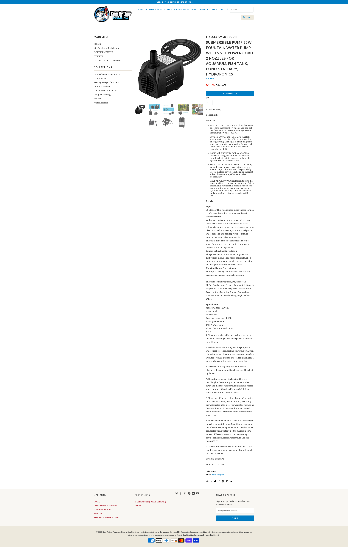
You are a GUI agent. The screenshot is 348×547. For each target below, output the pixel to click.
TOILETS (195, 9)
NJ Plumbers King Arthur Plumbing (150, 502)
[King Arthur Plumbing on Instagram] (193, 493)
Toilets (97, 99)
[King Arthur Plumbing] (113, 14)
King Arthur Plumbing (111, 532)
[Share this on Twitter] (214, 481)
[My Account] (227, 10)
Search (138, 506)
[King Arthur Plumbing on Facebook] (181, 493)
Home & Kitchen (102, 86)
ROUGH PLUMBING (182, 9)
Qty (207, 98)
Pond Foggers (218, 475)
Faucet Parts (100, 78)
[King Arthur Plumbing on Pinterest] (189, 493)
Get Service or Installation (158, 9)
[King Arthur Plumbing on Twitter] (176, 493)
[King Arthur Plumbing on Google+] (185, 493)
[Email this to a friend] (230, 481)
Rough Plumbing (102, 94)
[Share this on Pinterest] (222, 481)
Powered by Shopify (211, 535)
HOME (141, 9)
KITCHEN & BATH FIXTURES (212, 9)
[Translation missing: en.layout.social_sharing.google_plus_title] (226, 481)
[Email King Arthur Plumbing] (197, 493)
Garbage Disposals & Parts (106, 82)
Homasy (210, 78)
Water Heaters (101, 103)
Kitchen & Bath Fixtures (105, 90)
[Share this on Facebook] (218, 481)
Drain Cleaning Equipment (107, 74)
